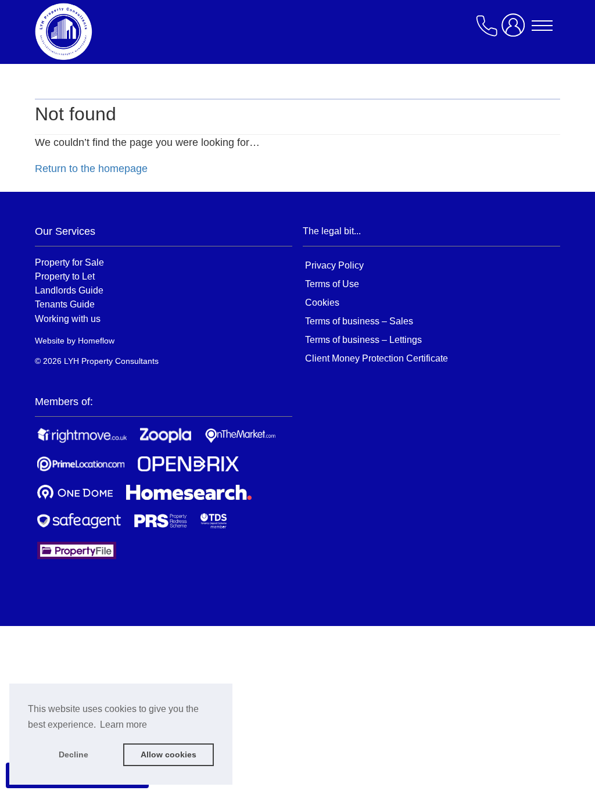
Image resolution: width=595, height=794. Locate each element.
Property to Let (65, 276)
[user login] (515, 30)
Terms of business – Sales (359, 321)
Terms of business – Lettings (363, 340)
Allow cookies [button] (168, 754)
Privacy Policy (334, 265)
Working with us (68, 318)
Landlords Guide (69, 290)
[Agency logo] (128, 31)
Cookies (322, 302)
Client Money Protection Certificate (376, 358)
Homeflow (96, 340)
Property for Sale (69, 262)
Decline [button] (73, 754)
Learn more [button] (123, 724)
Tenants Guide (65, 304)
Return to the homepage (91, 168)
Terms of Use (332, 284)
